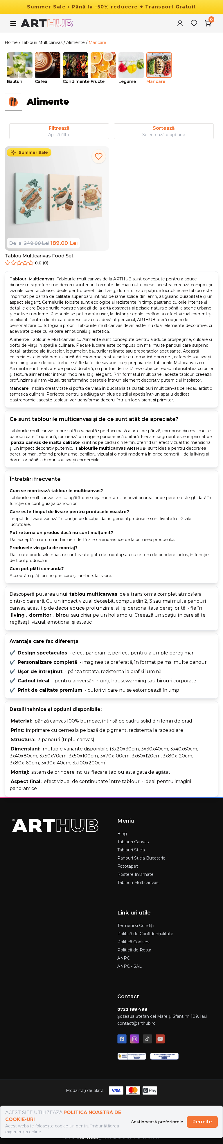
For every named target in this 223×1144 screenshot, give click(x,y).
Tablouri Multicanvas (41, 42)
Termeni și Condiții (135, 925)
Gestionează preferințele (157, 1122)
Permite (202, 1122)
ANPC (123, 958)
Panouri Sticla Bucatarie (141, 858)
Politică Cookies (133, 941)
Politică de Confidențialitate (145, 933)
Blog (122, 833)
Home (11, 42)
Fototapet (127, 866)
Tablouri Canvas (133, 841)
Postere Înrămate (135, 874)
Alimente (75, 42)
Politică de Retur (134, 950)
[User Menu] (180, 23)
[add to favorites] (99, 156)
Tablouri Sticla (131, 850)
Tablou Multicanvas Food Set (39, 256)
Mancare (97, 42)
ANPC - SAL (129, 966)
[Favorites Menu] (194, 23)
